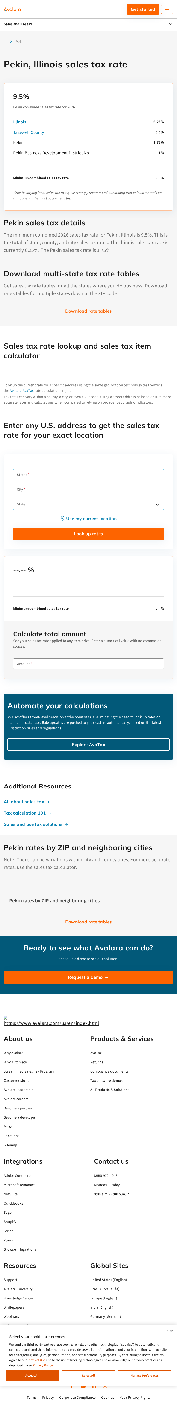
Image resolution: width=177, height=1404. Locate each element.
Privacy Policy (43, 1365)
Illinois (19, 122)
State (21, 504)
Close (170, 1330)
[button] (9, 41)
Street (22, 474)
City (20, 489)
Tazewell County (28, 132)
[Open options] (157, 504)
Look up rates (88, 533)
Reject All (88, 1375)
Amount (23, 663)
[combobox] (88, 504)
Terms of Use (36, 1360)
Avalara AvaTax (22, 390)
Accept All (32, 1375)
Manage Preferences (145, 1375)
